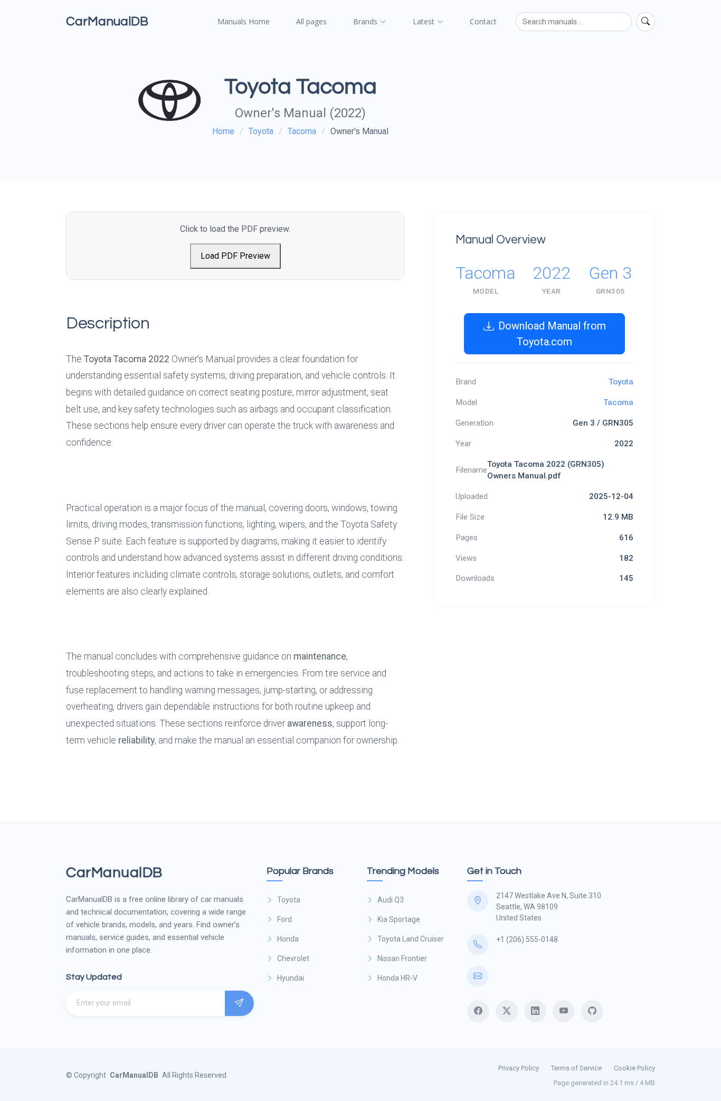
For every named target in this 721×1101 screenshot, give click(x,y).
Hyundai (290, 978)
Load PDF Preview (235, 256)
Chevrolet (293, 958)
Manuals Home (243, 21)
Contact (483, 21)
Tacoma (302, 131)
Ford (284, 919)
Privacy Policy (518, 1068)
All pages (311, 21)
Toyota (261, 131)
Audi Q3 (390, 900)
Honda (288, 939)
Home (223, 131)
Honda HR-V (397, 978)
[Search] (645, 21)
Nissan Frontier (402, 958)
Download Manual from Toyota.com (552, 333)
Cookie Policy (634, 1068)
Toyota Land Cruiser (410, 939)
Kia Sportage (398, 919)
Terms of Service (576, 1068)
